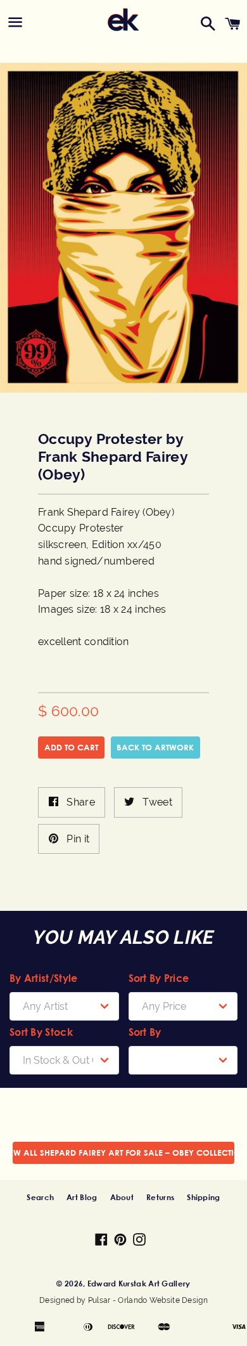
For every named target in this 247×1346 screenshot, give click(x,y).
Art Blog (81, 1197)
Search (40, 1197)
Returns (160, 1197)
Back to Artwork (155, 747)
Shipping (203, 1197)
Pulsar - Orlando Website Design (148, 1300)
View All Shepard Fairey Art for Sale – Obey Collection (123, 1152)
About (122, 1197)
